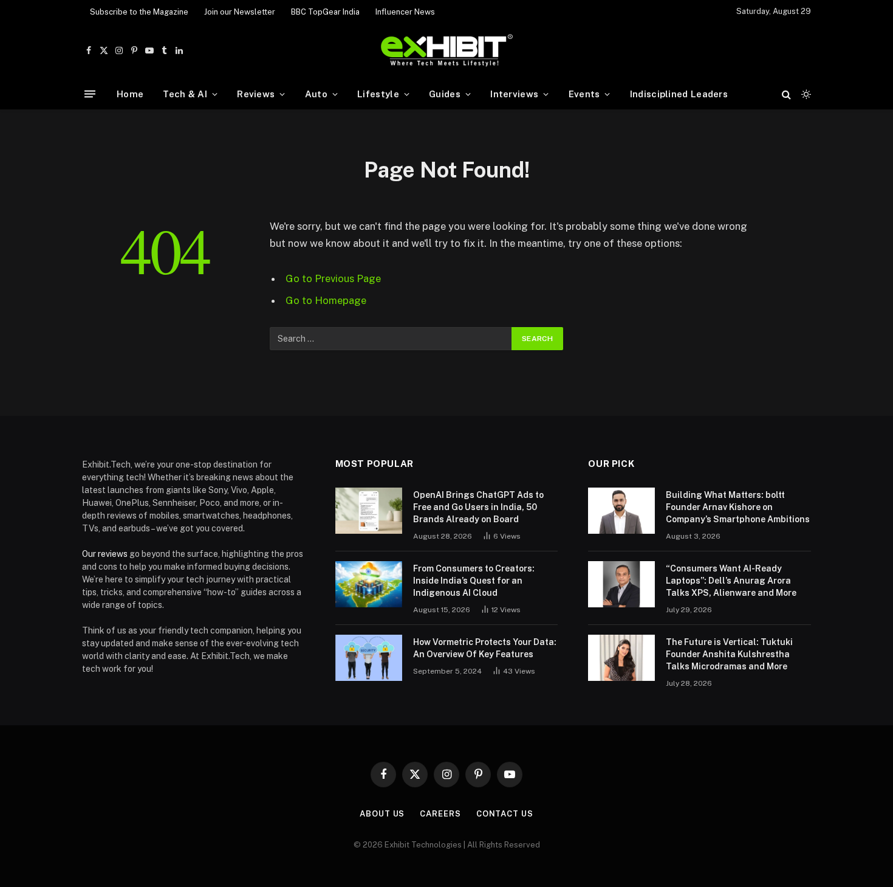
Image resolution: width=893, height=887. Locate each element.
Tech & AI (185, 94)
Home (130, 94)
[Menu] (89, 94)
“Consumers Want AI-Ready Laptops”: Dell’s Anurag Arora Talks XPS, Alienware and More (731, 581)
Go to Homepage (326, 300)
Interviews (514, 94)
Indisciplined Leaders (679, 94)
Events (584, 94)
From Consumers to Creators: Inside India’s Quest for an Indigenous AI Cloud (474, 581)
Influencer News (405, 11)
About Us (382, 813)
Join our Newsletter (239, 11)
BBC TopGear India (325, 11)
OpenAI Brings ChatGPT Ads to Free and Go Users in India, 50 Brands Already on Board (478, 507)
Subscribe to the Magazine (139, 11)
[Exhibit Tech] (446, 50)
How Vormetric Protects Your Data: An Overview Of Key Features (484, 648)
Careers (440, 813)
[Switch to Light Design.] (805, 94)
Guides (444, 94)
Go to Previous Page (333, 278)
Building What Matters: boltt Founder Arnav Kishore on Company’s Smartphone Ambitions (738, 507)
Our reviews (105, 554)
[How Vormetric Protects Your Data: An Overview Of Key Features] (368, 658)
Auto (316, 94)
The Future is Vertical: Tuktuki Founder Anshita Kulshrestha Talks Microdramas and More (729, 654)
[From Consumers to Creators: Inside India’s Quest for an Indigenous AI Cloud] (368, 584)
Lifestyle (378, 94)
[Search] (786, 94)
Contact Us (504, 813)
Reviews (256, 94)
